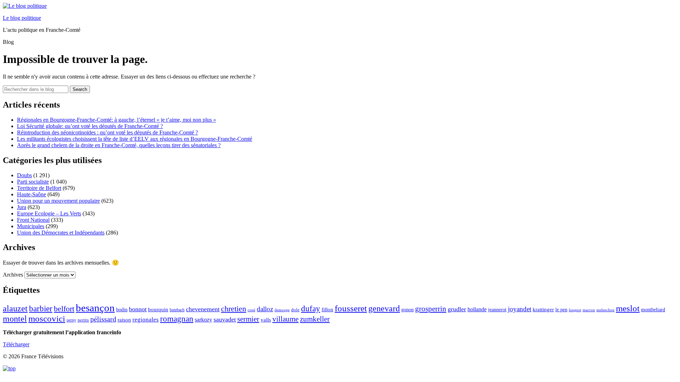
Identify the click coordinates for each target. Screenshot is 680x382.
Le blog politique (22, 18)
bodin (122, 309)
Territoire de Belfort (39, 188)
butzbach (177, 309)
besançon (95, 307)
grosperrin (430, 309)
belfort (64, 309)
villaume (285, 319)
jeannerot (497, 309)
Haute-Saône (31, 194)
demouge (282, 310)
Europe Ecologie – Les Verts (49, 213)
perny (71, 320)
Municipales (30, 226)
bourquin (158, 309)
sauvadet (225, 319)
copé (251, 310)
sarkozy (203, 320)
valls (266, 320)
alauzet (15, 308)
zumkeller (315, 319)
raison (124, 320)
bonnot (138, 309)
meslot (628, 308)
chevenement (203, 309)
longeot (575, 310)
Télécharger (16, 344)
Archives (13, 275)
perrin (83, 320)
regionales (145, 319)
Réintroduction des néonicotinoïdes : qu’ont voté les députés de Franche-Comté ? (107, 132)
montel (15, 318)
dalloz (265, 309)
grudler (457, 309)
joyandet (519, 309)
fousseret (351, 308)
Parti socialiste (33, 182)
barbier (40, 308)
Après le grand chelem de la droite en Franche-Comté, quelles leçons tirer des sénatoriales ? (119, 145)
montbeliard (653, 309)
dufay (310, 308)
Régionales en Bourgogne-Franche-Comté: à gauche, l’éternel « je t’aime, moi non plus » (116, 120)
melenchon (605, 310)
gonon (407, 309)
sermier (248, 319)
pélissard (103, 319)
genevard (384, 308)
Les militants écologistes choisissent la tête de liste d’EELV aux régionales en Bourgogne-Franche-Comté (134, 139)
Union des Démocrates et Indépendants (60, 233)
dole (295, 309)
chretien (233, 308)
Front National (33, 220)
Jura (21, 207)
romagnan (176, 318)
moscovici (46, 318)
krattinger (543, 309)
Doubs (24, 175)
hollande (477, 309)
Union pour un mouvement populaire (58, 201)
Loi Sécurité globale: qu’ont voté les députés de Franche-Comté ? (90, 126)
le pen (561, 309)
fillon (327, 309)
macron (589, 310)
